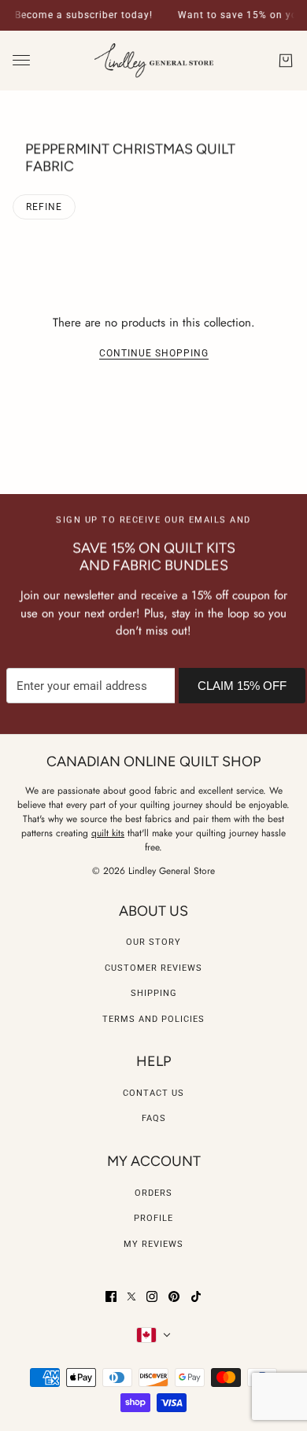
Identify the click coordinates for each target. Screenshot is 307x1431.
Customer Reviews (153, 968)
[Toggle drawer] (21, 60)
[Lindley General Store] (153, 61)
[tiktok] (196, 1296)
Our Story (153, 942)
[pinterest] (174, 1296)
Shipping (154, 993)
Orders (153, 1193)
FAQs (154, 1118)
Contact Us (153, 1093)
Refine (44, 206)
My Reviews (153, 1244)
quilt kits (107, 833)
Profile (153, 1218)
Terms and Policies (153, 1019)
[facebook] (111, 1296)
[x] (131, 1296)
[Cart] (285, 60)
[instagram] (152, 1296)
